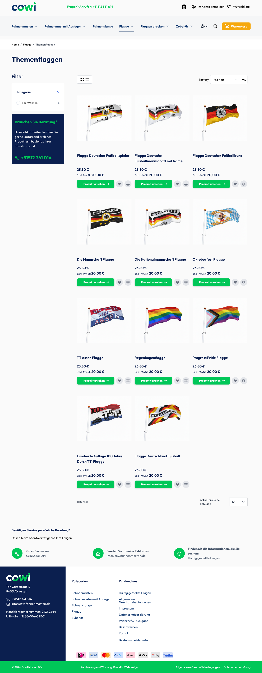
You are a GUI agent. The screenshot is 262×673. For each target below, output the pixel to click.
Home (15, 44)
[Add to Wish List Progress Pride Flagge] (235, 380)
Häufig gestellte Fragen (204, 558)
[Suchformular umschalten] (215, 26)
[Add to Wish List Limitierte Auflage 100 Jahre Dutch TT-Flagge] (119, 484)
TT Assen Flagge (90, 357)
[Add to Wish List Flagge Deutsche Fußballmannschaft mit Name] (177, 183)
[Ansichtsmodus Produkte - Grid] (82, 79)
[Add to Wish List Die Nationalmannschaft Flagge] (177, 282)
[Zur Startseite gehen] (24, 6)
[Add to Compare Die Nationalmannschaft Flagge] (185, 282)
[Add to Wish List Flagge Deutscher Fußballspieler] (119, 183)
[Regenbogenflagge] (162, 320)
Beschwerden (128, 626)
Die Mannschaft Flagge (95, 259)
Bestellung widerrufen (134, 640)
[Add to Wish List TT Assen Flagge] (119, 380)
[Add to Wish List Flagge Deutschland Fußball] (177, 484)
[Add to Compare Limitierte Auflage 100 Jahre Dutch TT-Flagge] (128, 484)
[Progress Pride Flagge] (220, 320)
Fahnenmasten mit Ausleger (91, 599)
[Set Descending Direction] (243, 79)
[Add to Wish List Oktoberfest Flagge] (235, 282)
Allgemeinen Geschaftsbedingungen (198, 667)
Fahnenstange (103, 26)
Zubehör (182, 26)
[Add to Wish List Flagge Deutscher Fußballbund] (235, 183)
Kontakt (124, 633)
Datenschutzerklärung (134, 614)
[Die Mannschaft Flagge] (104, 222)
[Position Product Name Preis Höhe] (225, 79)
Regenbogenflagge (150, 357)
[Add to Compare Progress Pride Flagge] (243, 380)
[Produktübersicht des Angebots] (184, 6)
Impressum (126, 608)
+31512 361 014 (103, 7)
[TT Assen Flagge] (104, 320)
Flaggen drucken (152, 26)
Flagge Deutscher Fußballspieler (103, 155)
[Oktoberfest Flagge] (220, 222)
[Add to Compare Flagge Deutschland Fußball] (185, 484)
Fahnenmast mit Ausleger (63, 26)
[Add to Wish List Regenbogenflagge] (177, 380)
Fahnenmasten (22, 26)
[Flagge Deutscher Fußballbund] (220, 118)
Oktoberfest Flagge (209, 259)
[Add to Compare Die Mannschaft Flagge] (128, 282)
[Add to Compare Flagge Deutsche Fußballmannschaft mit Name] (185, 183)
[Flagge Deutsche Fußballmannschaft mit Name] (162, 118)
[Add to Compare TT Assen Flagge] (128, 380)
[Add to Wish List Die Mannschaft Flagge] (119, 282)
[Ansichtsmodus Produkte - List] (87, 79)
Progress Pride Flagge (210, 357)
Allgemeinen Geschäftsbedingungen (135, 600)
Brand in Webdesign (125, 667)
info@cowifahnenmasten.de (126, 556)
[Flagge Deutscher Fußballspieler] (104, 118)
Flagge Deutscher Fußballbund (217, 155)
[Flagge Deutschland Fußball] (162, 419)
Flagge (124, 26)
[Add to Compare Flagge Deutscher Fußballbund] (243, 183)
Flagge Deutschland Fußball (157, 456)
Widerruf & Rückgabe (133, 620)
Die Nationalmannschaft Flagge (160, 259)
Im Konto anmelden (211, 7)
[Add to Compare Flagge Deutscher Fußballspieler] (128, 183)
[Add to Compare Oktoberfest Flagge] (243, 282)
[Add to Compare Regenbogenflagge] (185, 380)
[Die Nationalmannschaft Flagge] (162, 222)
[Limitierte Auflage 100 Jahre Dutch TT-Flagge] (104, 419)
